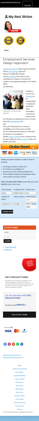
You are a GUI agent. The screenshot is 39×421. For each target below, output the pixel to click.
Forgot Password (10, 247)
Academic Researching (20, 369)
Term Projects (19, 399)
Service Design (13, 71)
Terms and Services (20, 402)
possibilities (12, 76)
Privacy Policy (19, 406)
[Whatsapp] (17, 344)
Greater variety (13, 136)
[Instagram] (9, 344)
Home (19, 365)
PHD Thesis (19, 392)
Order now (8, 249)
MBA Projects (19, 389)
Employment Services (10, 69)
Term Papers (19, 385)
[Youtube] (13, 344)
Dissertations (20, 382)
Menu (6, 50)
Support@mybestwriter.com (12, 355)
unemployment (15, 121)
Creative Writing (19, 379)
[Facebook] (5, 344)
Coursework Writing (19, 375)
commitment (24, 139)
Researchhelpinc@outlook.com (13, 357)
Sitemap (19, 409)
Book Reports (19, 372)
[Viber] (22, 344)
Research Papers (19, 396)
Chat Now (27, 5)
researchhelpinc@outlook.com (10, 2)
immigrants (29, 96)
